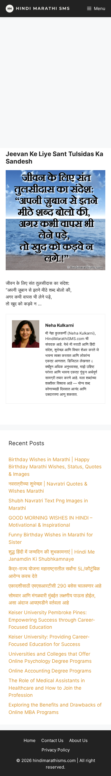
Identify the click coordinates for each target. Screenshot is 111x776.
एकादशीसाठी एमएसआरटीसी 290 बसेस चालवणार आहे (55, 586)
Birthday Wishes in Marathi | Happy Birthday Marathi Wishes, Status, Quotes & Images (55, 467)
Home (30, 740)
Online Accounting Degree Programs (50, 671)
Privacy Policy (56, 750)
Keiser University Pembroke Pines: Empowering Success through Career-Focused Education (52, 620)
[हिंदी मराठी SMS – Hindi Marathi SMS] (36, 8)
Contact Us (52, 740)
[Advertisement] (55, 82)
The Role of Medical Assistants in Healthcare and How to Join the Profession (47, 688)
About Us (78, 740)
